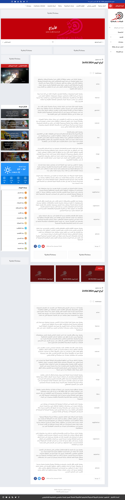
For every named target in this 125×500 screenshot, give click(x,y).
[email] (15, 1)
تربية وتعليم (52, 6)
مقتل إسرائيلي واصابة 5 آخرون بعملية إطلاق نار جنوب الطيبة (11, 135)
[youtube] (18, 1)
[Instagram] (12, 1)
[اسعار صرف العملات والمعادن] (24, 157)
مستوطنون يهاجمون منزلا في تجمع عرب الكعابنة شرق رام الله (12, 113)
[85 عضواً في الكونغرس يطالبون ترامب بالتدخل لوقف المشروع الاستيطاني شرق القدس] (24, 144)
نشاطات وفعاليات (39, 6)
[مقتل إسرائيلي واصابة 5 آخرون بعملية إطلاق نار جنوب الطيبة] (24, 134)
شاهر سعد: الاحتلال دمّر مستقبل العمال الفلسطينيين (12, 124)
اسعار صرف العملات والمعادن (12, 156)
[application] (15, 75)
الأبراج (53, 28)
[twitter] (24, 1)
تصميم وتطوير (64, 491)
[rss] (21, 1)
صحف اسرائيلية (69, 6)
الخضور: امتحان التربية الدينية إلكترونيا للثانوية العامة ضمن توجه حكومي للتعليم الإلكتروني (75, 497)
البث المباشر (120, 6)
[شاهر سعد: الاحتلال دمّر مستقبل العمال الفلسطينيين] (24, 123)
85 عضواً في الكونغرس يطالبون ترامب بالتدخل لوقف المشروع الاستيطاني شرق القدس (11, 145)
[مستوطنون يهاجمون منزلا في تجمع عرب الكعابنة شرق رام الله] (24, 113)
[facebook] (27, 1)
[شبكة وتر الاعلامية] (116, 17)
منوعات (28, 6)
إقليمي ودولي (91, 6)
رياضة (60, 6)
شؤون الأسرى (80, 6)
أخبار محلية (101, 6)
